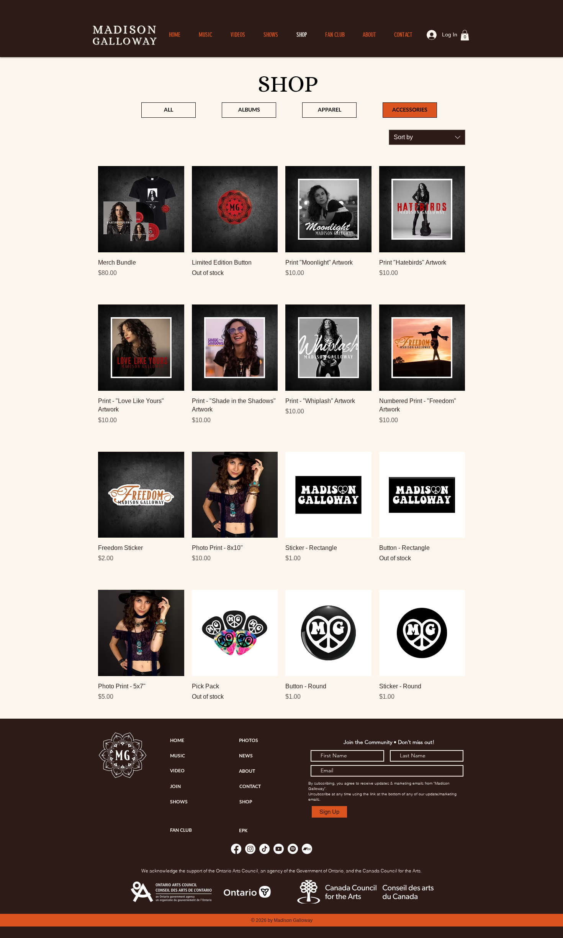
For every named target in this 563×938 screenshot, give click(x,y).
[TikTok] (264, 849)
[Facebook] (236, 849)
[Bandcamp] (307, 849)
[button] (464, 35)
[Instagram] (250, 849)
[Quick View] (141, 209)
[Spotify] (293, 849)
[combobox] (427, 137)
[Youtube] (278, 849)
